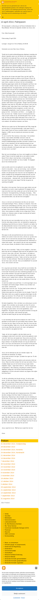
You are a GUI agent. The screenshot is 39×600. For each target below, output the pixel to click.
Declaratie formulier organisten (14, 562)
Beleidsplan (8, 518)
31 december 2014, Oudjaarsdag (13, 444)
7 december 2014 (7, 461)
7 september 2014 (8, 496)
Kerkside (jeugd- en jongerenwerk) (15, 544)
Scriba (7, 514)
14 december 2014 (8, 458)
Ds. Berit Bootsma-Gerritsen (13, 524)
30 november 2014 (8, 464)
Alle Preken (5, 503)
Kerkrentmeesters (10, 520)
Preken (4, 440)
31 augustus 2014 (7, 499)
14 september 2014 (8, 493)
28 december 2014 (8, 447)
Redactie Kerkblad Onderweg (13, 554)
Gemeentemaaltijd (10, 550)
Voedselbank (8, 552)
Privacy (23, 597)
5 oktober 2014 (6, 484)
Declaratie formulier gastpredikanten (16, 560)
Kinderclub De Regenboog (13, 546)
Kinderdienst (8, 548)
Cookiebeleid (16, 597)
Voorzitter (7, 516)
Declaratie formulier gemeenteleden (15, 558)
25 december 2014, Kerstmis (12, 450)
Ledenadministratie (10, 522)
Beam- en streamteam (11, 542)
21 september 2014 (8, 490)
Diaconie (7, 532)
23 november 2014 (8, 467)
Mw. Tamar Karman (10, 526)
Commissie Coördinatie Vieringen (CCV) (17, 528)
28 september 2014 (8, 487)
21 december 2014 (8, 455)
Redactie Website (10, 556)
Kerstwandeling (9, 536)
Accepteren (19, 588)
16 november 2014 (8, 470)
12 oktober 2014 (7, 481)
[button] (36, 568)
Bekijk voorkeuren (19, 593)
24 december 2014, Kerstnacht (12, 452)
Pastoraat (8, 530)
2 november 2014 (7, 476)
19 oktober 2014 (7, 478)
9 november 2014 (7, 473)
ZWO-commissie (10, 534)
